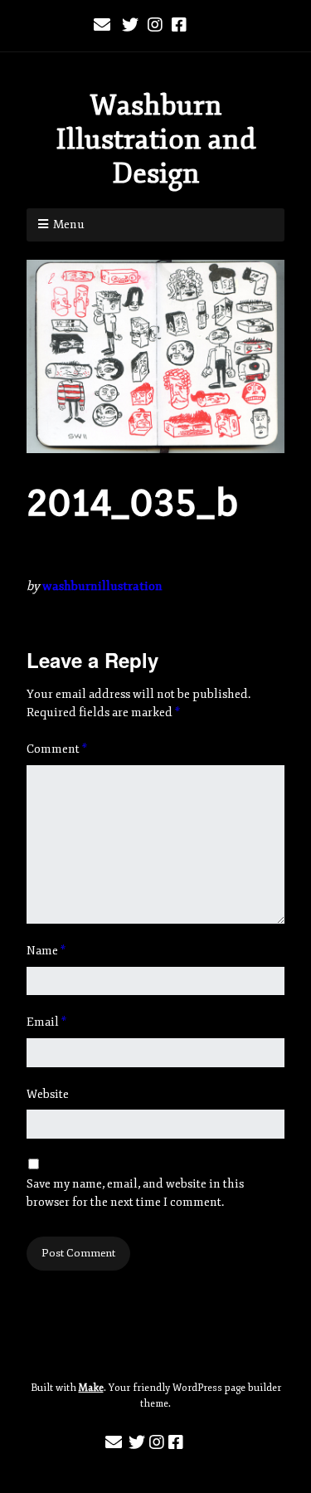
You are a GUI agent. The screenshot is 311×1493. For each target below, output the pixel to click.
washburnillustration (102, 586)
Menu (69, 224)
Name (46, 951)
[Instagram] (155, 25)
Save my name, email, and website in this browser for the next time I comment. (135, 1193)
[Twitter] (130, 25)
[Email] (104, 25)
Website (48, 1094)
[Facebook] (179, 25)
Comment (57, 749)
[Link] (206, 25)
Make (91, 1388)
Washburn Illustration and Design (156, 139)
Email (46, 1022)
